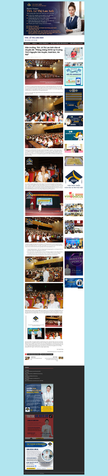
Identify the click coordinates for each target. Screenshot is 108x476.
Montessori (27, 43)
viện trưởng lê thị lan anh (47, 354)
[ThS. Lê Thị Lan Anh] (54, 34)
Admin (33, 57)
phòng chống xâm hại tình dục (34, 354)
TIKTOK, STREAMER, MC (43, 43)
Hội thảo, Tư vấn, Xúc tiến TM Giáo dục (59, 43)
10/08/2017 (28, 57)
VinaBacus (34, 43)
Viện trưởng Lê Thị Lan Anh (76, 43)
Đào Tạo (37, 57)
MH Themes (42, 473)
